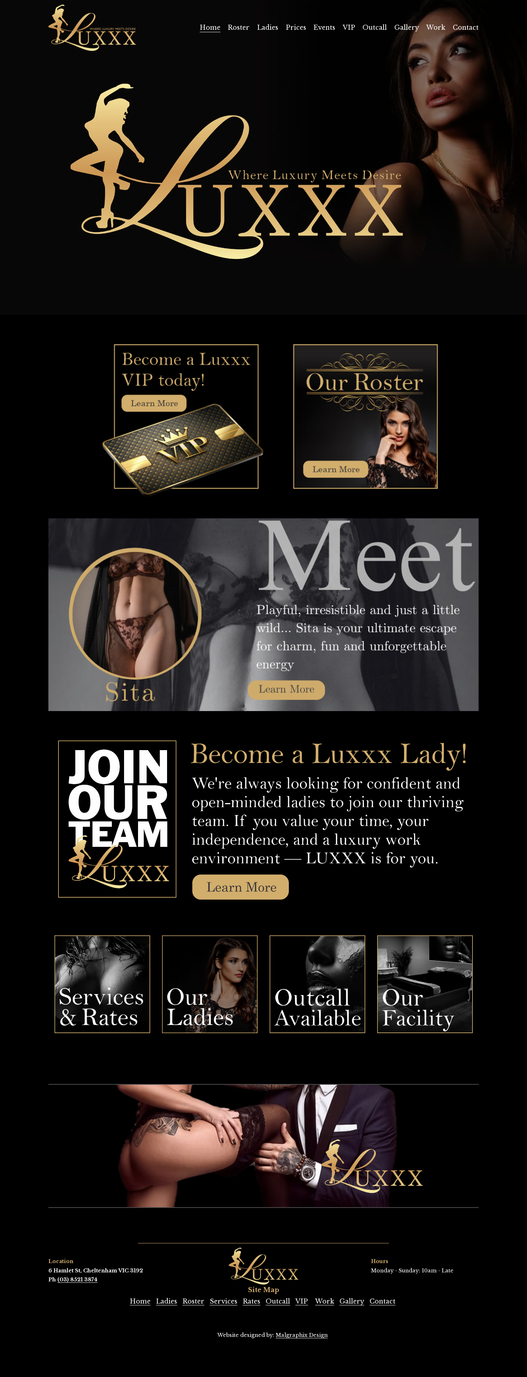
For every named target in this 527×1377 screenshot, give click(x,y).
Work (435, 28)
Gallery (406, 28)
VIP (349, 28)
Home (210, 28)
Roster (239, 28)
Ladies (267, 28)
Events (324, 28)
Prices (296, 28)
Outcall (374, 28)
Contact (466, 28)
